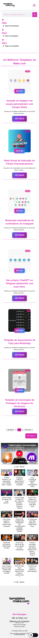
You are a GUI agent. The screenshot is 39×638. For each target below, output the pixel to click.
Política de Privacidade (19, 624)
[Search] (34, 14)
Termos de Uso (19, 622)
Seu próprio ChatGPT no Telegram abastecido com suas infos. (19, 283)
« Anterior (10, 430)
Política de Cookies (19, 626)
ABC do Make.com (19, 618)
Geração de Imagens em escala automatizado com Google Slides (19, 103)
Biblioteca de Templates (19, 621)
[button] (34, 5)
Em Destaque (19, 614)
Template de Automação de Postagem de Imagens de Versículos (19, 403)
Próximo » (29, 430)
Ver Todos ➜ (31, 436)
